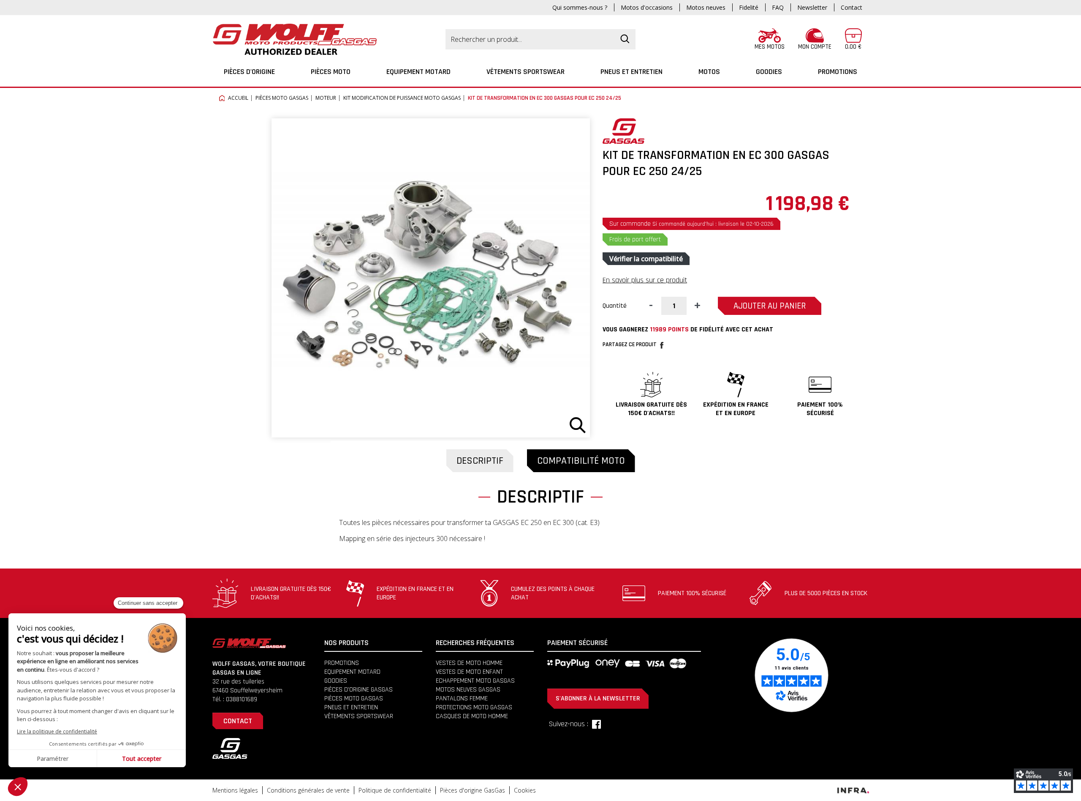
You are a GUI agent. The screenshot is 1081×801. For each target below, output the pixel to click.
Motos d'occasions (647, 7)
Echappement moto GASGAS (475, 680)
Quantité (615, 305)
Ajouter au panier (769, 306)
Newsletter (812, 7)
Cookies (525, 790)
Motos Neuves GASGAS (468, 689)
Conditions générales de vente (308, 790)
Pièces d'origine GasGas (472, 790)
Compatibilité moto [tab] (581, 460)
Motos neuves (705, 7)
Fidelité (748, 7)
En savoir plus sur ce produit (645, 280)
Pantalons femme (462, 698)
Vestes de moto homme (469, 663)
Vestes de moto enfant (469, 671)
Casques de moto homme (472, 716)
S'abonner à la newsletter (598, 698)
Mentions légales (235, 790)
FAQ (778, 7)
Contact (851, 7)
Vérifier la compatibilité (646, 258)
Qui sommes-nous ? (579, 7)
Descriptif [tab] (479, 460)
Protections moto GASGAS (474, 707)
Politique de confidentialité (395, 790)
